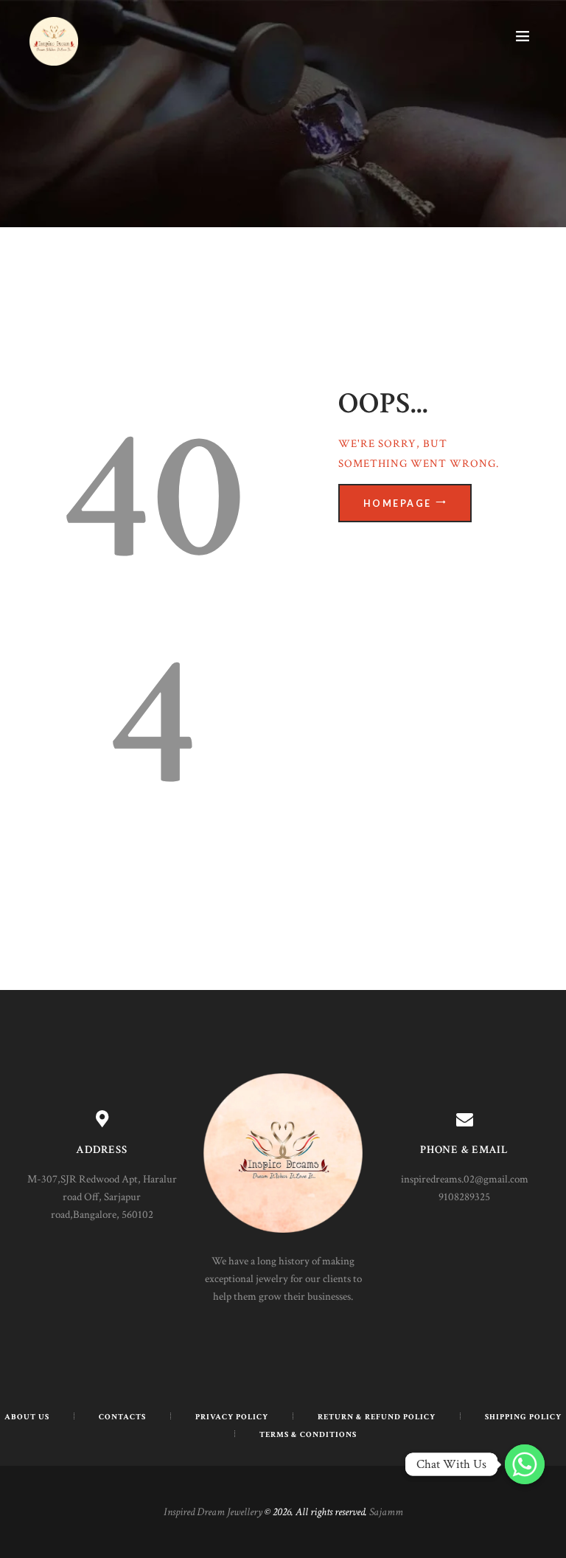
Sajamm (386, 1512)
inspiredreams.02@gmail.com (464, 1179)
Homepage (397, 503)
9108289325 (464, 1197)
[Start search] (425, 302)
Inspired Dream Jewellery (213, 1512)
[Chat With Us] (525, 1464)
